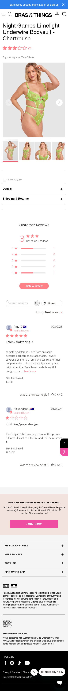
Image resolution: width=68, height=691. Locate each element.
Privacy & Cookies (11, 672)
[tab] (34, 189)
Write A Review (34, 286)
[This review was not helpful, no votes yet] (58, 394)
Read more (30, 371)
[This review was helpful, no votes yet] (52, 394)
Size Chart (15, 180)
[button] (59, 102)
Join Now (34, 524)
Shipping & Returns (16, 198)
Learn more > (47, 644)
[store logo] (33, 15)
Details (7, 188)
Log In (42, 4)
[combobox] (49, 312)
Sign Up (54, 4)
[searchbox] (19, 303)
